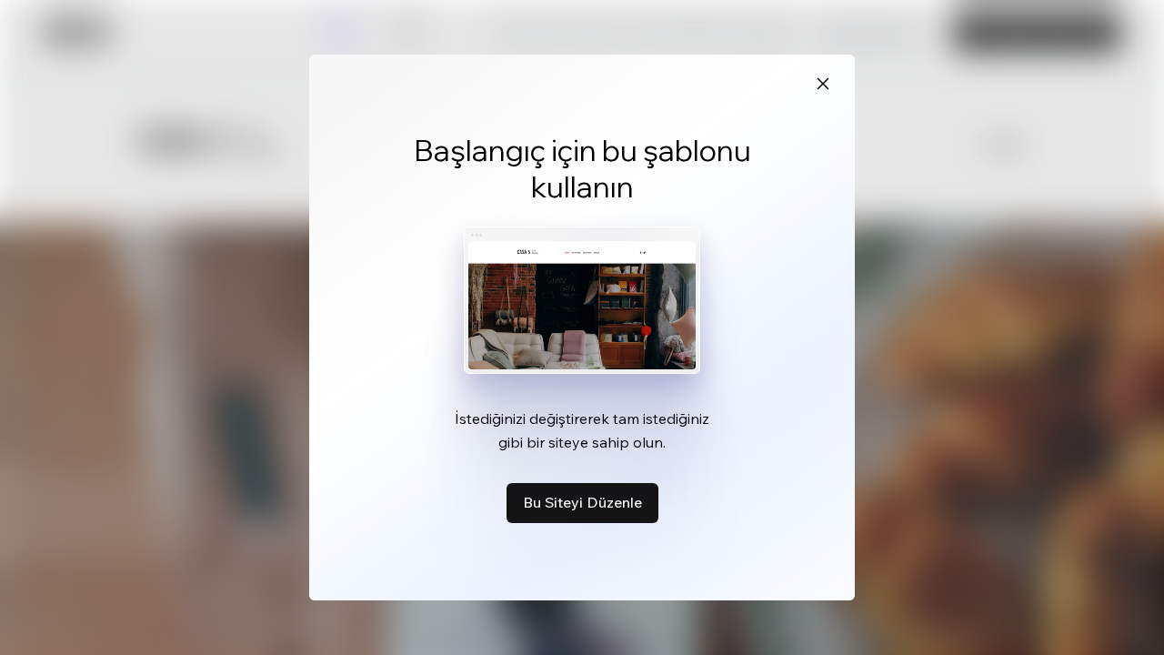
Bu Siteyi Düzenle (582, 502)
